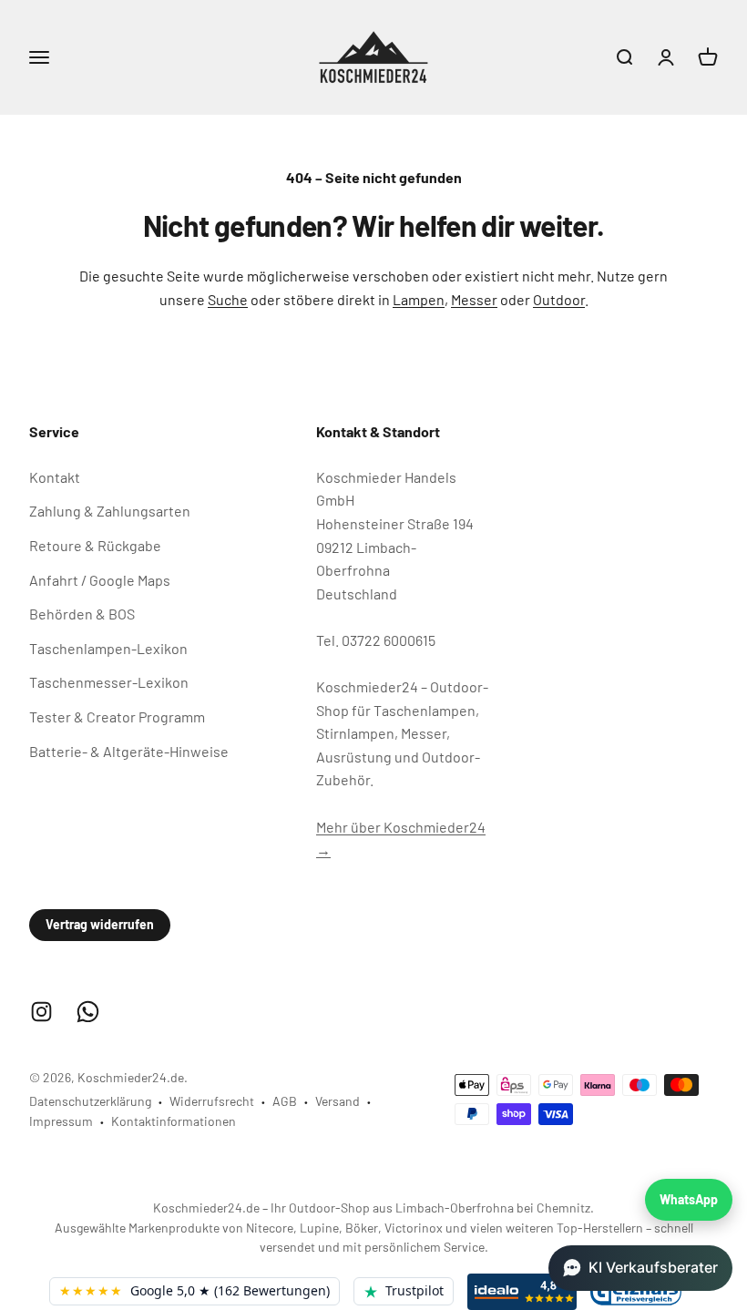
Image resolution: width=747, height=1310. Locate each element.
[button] (640, 1268)
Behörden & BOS (82, 613)
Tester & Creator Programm (117, 716)
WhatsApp (689, 1199)
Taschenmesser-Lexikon (109, 682)
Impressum (61, 1121)
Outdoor (559, 299)
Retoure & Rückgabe (95, 545)
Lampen (419, 299)
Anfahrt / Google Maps (99, 579)
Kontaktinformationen (173, 1121)
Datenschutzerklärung (90, 1101)
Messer (474, 299)
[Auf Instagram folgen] (41, 1011)
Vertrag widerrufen (100, 924)
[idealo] (522, 1292)
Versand (337, 1101)
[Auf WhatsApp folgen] (88, 1011)
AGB (284, 1101)
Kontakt (54, 477)
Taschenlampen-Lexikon (108, 648)
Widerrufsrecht (211, 1101)
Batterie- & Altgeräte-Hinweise (129, 751)
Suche (228, 299)
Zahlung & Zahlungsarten (109, 510)
